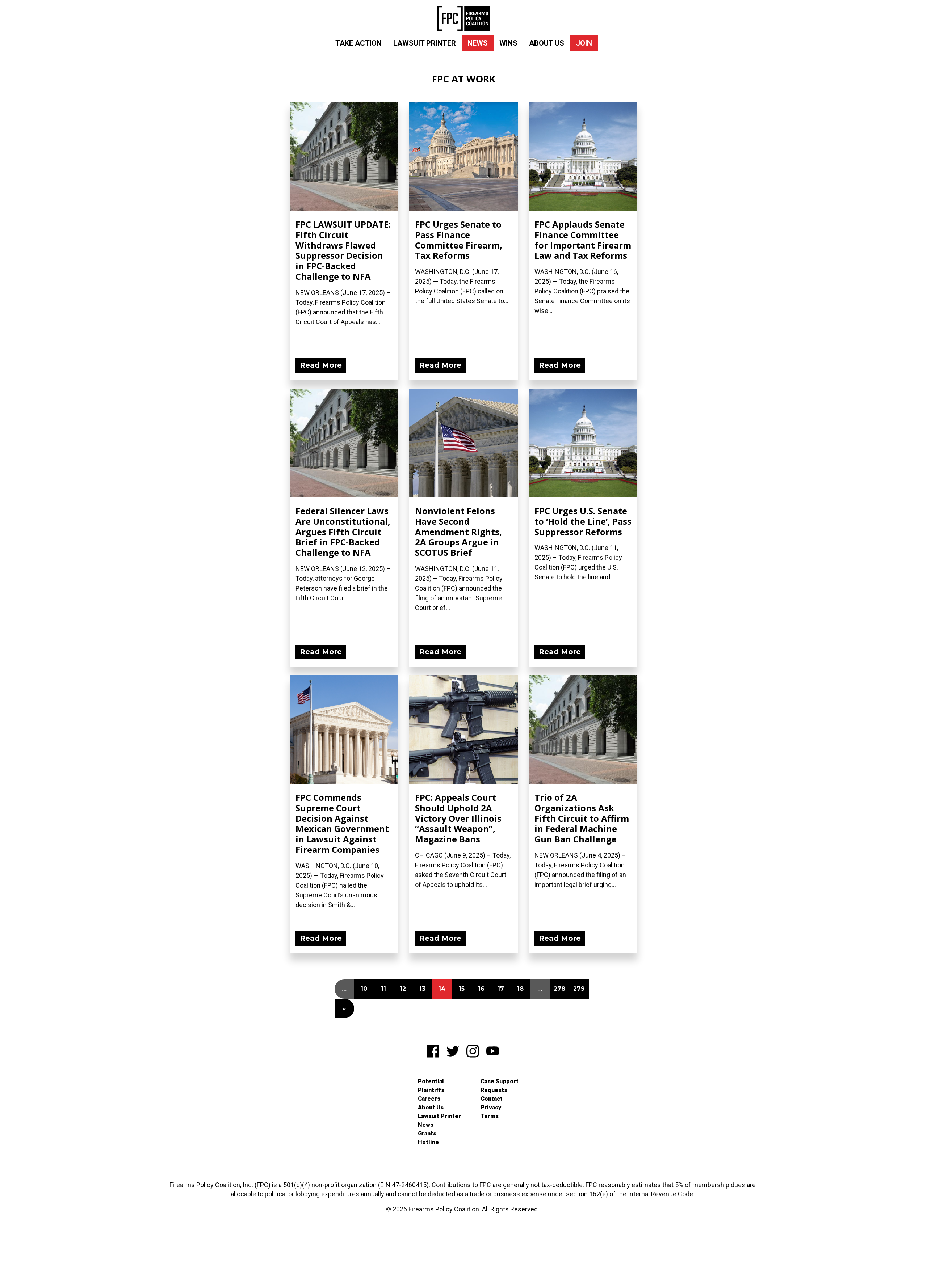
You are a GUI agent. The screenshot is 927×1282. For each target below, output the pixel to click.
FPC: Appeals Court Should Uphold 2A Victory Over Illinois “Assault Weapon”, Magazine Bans (458, 818)
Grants (427, 1133)
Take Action (358, 43)
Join (584, 43)
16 (481, 988)
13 (422, 988)
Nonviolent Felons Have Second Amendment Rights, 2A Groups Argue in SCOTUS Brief (458, 531)
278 (559, 988)
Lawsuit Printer (424, 43)
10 (364, 988)
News (477, 43)
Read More (321, 365)
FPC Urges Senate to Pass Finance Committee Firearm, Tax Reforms (458, 239)
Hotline (428, 1142)
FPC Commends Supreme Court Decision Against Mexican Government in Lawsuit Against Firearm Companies (342, 823)
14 (442, 988)
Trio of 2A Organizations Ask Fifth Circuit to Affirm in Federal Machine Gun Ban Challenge (581, 818)
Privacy (491, 1107)
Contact (492, 1098)
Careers (429, 1098)
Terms (490, 1116)
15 (462, 988)
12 (403, 988)
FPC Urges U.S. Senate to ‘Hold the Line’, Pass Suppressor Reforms (583, 521)
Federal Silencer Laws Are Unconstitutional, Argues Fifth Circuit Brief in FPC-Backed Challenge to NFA (342, 531)
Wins (508, 43)
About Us (546, 43)
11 (383, 988)
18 (520, 988)
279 (579, 988)
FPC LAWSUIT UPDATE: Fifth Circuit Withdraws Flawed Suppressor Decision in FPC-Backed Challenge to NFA (343, 250)
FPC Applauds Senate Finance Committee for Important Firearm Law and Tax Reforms (582, 239)
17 (501, 988)
